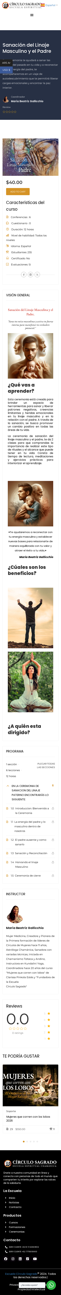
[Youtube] (35, 1258)
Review (7, 107)
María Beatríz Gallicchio (25, 928)
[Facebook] (23, 274)
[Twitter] (37, 274)
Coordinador (18, 97)
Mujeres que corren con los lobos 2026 (28, 1118)
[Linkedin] (20, 1258)
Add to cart (17, 191)
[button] (31, 14)
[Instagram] (13, 1258)
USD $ (8, 70)
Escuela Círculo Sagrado (21, 1274)
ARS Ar (7, 63)
